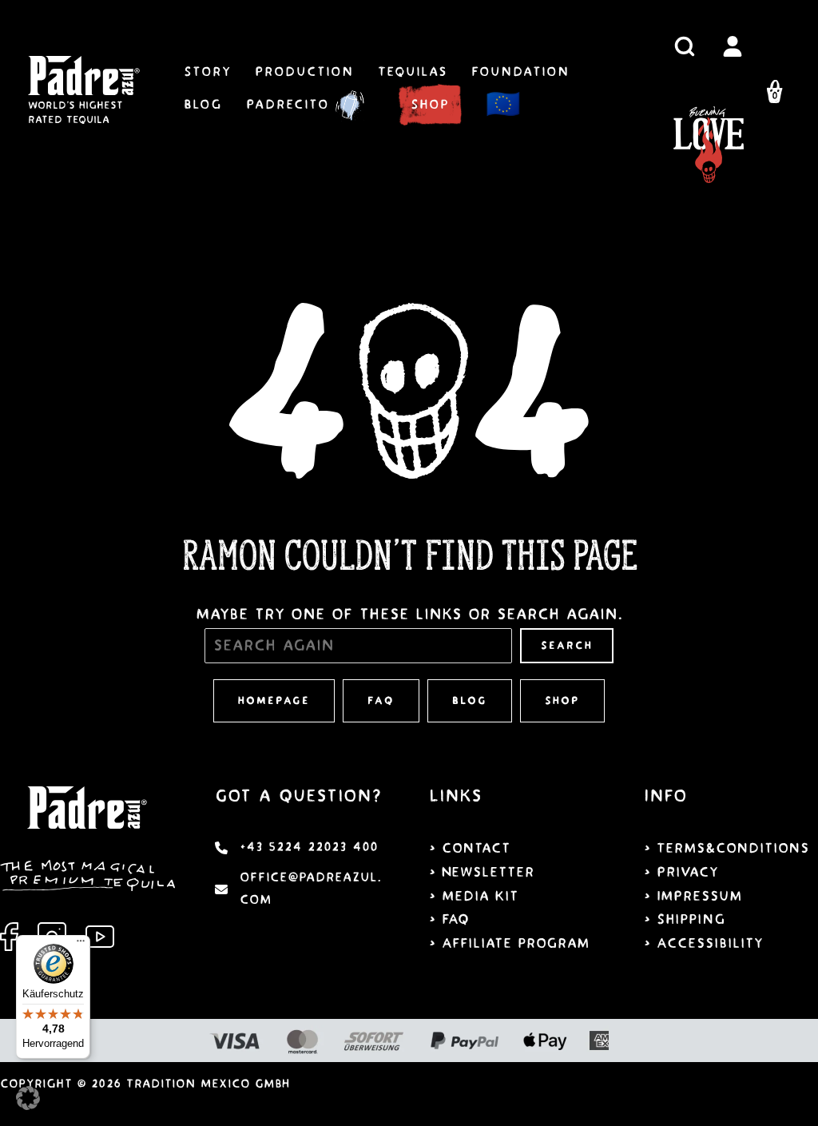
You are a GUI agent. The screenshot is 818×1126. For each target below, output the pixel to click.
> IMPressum (693, 896)
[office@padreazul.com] (302, 889)
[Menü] (80, 944)
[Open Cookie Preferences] (28, 1105)
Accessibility (710, 943)
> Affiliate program (509, 943)
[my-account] (732, 46)
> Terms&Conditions (726, 848)
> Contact (469, 848)
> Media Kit (473, 896)
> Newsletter (481, 872)
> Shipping (684, 919)
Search (567, 646)
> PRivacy (681, 872)
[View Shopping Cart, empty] (775, 94)
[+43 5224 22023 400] (296, 848)
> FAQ (449, 919)
